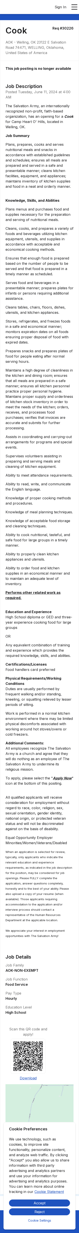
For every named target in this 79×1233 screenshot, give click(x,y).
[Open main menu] (74, 7)
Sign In (60, 7)
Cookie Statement (49, 1191)
